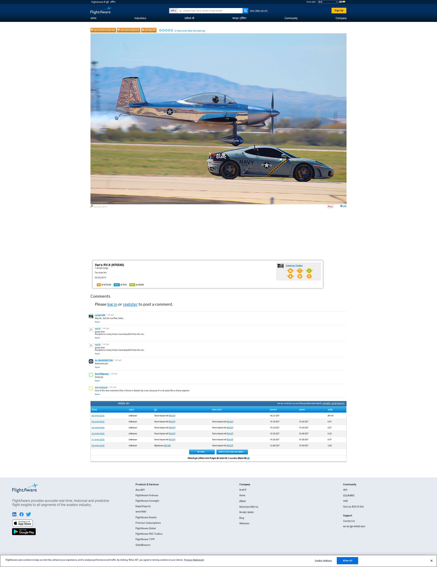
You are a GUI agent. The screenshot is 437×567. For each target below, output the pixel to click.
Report (97, 322)
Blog (241, 518)
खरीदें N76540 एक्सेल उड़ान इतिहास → (232, 452)
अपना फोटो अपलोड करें (130, 30)
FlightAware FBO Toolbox (149, 533)
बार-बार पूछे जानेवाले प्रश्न (354, 526)
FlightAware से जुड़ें (100, 2)
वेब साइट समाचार (246, 512)
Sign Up (339, 10)
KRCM (167, 445)
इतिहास (242, 501)
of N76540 (104, 285)
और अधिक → (202, 452)
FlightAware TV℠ (145, 539)
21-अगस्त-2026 (97, 439)
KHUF (172, 416)
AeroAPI (140, 490)
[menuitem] (93, 18)
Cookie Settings (323, 560)
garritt (98, 328)
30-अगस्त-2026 (97, 416)
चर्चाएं (345, 501)
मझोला (96, 206)
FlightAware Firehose (147, 495)
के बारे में (242, 490)
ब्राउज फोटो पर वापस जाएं (104, 30)
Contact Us (349, 521)
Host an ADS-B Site (353, 506)
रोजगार (242, 495)
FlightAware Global (146, 528)
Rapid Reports (143, 506)
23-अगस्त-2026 (97, 422)
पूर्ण (106, 206)
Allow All (347, 560)
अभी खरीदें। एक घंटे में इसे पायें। (333, 403)
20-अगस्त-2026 (97, 445)
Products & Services (147, 484)
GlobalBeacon (143, 545)
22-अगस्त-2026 (97, 427)
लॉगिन (112, 2)
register (130, 304)
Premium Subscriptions (148, 523)
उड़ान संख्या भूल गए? (259, 11)
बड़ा (101, 206)
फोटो (345, 490)
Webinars (244, 523)
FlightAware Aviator (146, 517)
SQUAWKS (349, 495)
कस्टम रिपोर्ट (141, 511)
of (121, 285)
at (137, 285)
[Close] (431, 560)
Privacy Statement (194, 560)
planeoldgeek (101, 387)
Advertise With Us (248, 506)
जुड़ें (248, 458)
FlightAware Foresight (147, 500)
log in (112, 304)
